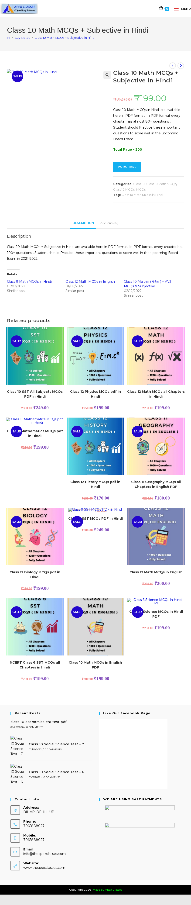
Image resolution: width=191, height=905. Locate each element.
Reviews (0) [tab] (109, 223)
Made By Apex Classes (107, 889)
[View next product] (180, 65)
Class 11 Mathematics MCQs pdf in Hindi (35, 433)
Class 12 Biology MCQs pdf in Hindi (35, 574)
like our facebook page (126, 713)
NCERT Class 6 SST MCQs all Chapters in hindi (35, 664)
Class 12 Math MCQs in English (90, 281)
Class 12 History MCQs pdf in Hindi (95, 484)
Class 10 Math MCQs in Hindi (142, 195)
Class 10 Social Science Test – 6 (56, 772)
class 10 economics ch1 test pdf (38, 722)
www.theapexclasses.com (44, 868)
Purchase (127, 167)
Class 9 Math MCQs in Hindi (29, 281)
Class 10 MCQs (124, 189)
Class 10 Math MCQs (161, 184)
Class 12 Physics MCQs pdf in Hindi (95, 394)
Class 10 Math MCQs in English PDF (95, 664)
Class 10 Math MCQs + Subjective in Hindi (64, 37)
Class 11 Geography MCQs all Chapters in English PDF (156, 484)
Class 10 (139, 184)
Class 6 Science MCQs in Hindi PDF (156, 614)
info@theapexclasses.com (44, 854)
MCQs (141, 189)
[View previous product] (172, 65)
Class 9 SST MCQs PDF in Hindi (95, 518)
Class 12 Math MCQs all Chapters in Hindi (156, 394)
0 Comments (34, 727)
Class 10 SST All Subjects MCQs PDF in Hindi (35, 394)
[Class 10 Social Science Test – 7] (18, 746)
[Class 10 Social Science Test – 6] (18, 774)
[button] (107, 75)
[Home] (8, 37)
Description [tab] (83, 223)
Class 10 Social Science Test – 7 (56, 744)
